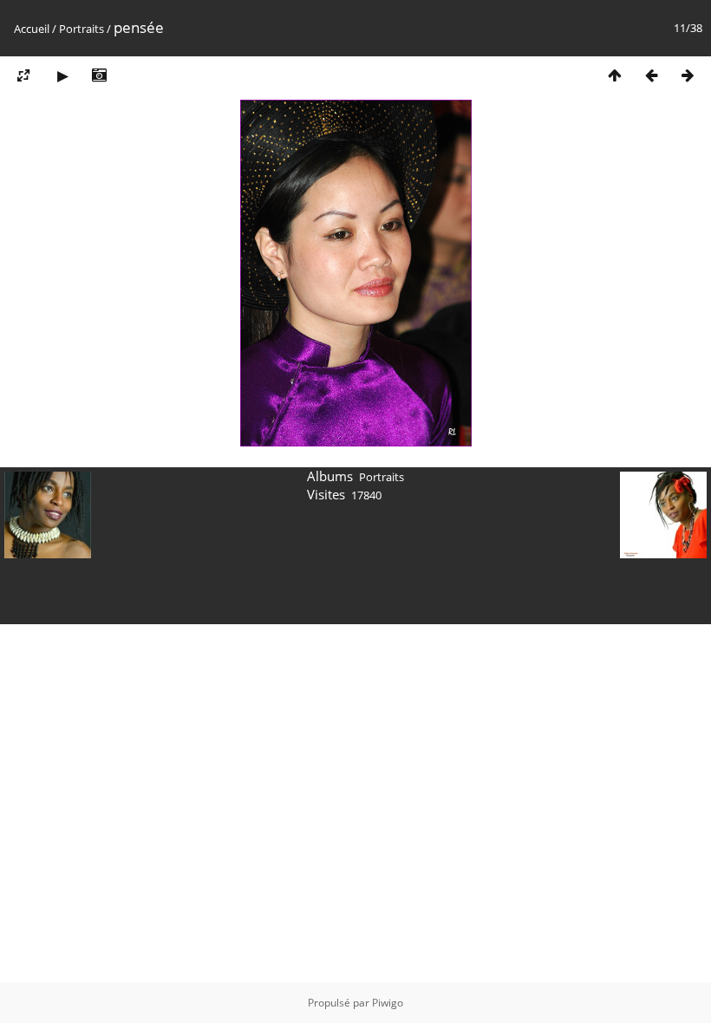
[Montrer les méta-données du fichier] (99, 75)
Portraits (81, 28)
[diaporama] (62, 75)
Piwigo (387, 1002)
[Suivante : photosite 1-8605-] (687, 75)
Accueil (31, 28)
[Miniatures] (615, 75)
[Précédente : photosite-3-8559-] (651, 75)
